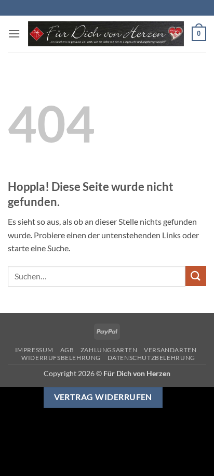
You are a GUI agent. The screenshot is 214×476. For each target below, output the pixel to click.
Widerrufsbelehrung (61, 358)
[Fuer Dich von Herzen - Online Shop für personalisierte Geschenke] (106, 34)
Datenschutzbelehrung (151, 358)
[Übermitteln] (195, 276)
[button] (14, 33)
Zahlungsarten (109, 350)
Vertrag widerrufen (103, 397)
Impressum (34, 350)
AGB (67, 350)
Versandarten (170, 350)
